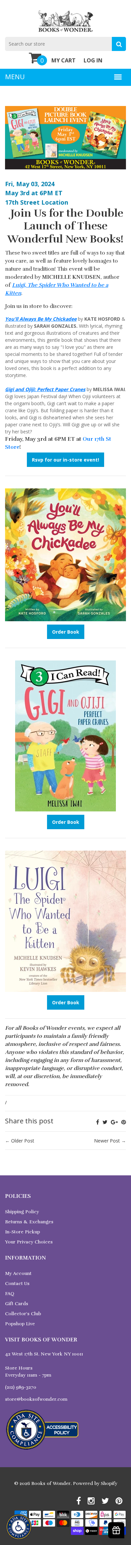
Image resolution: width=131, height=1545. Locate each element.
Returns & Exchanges (29, 1222)
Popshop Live (20, 1324)
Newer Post (107, 1140)
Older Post (22, 1140)
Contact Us (17, 1283)
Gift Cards (16, 1304)
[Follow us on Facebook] (97, 1122)
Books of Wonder (51, 1483)
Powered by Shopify (95, 1483)
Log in (93, 60)
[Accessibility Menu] (18, 1527)
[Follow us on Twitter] (104, 1122)
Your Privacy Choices (29, 1242)
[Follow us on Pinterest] (123, 1122)
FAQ (9, 1293)
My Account (18, 1273)
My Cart (63, 60)
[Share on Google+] (114, 1122)
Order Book (65, 632)
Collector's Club (23, 1314)
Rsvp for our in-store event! (65, 460)
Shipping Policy (22, 1212)
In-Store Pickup (22, 1232)
